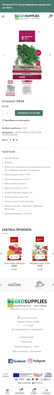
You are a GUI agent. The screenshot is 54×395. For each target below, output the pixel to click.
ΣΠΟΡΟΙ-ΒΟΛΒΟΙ (10, 135)
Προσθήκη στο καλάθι (29, 113)
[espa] (32, 375)
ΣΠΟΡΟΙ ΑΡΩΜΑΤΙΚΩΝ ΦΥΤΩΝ (28, 132)
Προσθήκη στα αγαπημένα (17, 120)
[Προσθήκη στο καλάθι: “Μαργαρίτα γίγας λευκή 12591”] (37, 256)
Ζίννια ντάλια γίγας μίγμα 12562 (14, 264)
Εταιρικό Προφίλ (27, 337)
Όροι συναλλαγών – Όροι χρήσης (27, 351)
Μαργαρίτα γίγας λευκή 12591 (40, 264)
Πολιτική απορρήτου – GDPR (26, 346)
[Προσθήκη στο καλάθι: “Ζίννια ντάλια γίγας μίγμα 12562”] (11, 256)
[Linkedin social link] (17, 140)
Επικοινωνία (27, 342)
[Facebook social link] (10, 140)
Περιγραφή (8, 152)
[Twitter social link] (14, 140)
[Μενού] (3, 16)
